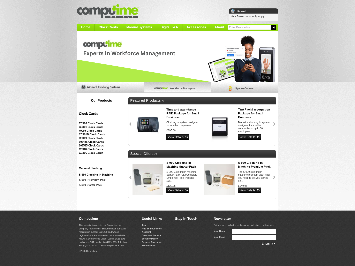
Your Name (219, 231)
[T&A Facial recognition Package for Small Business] (219, 126)
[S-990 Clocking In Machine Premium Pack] (219, 180)
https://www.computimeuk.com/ (177, 56)
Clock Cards (108, 27)
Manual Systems (139, 27)
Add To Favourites (152, 228)
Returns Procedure (152, 242)
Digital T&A (169, 27)
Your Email (219, 237)
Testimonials (149, 245)
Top (144, 225)
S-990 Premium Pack (92, 179)
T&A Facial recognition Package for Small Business (254, 113)
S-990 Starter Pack (90, 185)
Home (85, 27)
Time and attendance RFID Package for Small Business (182, 113)
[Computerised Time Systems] (177, 87)
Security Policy (150, 238)
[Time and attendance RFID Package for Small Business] (148, 126)
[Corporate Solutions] (244, 87)
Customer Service (151, 235)
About (219, 27)
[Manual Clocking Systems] (110, 87)
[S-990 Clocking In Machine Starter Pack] (148, 180)
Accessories (196, 27)
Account (146, 232)
